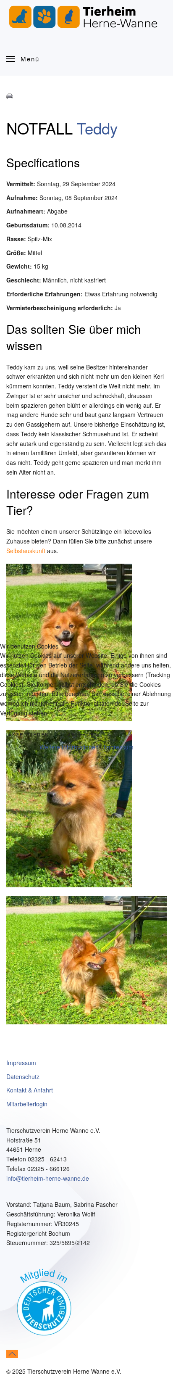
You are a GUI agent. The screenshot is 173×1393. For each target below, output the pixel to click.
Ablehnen (83, 734)
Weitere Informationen (69, 747)
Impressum (119, 747)
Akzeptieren (28, 734)
